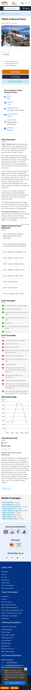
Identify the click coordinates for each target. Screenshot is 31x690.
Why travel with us (7, 588)
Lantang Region (6, 640)
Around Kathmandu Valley (9, 626)
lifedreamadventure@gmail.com (10, 667)
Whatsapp (16, 77)
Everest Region (6, 632)
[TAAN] (19, 532)
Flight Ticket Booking (7, 651)
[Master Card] (12, 545)
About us (4, 574)
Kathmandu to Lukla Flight (9, 616)
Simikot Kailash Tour (8, 514)
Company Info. (5, 580)
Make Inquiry (14, 688)
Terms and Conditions (7, 585)
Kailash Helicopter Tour (9, 517)
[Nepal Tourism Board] (12, 532)
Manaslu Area (5, 646)
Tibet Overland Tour (8, 504)
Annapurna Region (6, 629)
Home (3, 14)
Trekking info (5, 596)
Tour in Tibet (15, 14)
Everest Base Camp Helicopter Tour (12, 610)
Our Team (4, 577)
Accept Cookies (15, 683)
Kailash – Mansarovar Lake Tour (11, 510)
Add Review (6, 488)
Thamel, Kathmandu (7, 660)
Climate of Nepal (6, 602)
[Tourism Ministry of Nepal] (6, 532)
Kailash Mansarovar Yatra (9, 519)
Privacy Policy (5, 583)
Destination (4, 571)
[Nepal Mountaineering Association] (25, 532)
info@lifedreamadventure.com (14, 665)
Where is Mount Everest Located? (11, 613)
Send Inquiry (16, 72)
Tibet (8, 14)
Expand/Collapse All (25, 225)
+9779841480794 (16, 81)
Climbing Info (5, 618)
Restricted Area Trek (7, 649)
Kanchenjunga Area (7, 638)
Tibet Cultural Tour (7, 502)
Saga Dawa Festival (8, 512)
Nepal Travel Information (8, 605)
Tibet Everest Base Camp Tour (11, 506)
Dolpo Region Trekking (8, 635)
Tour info (4, 599)
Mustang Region (6, 643)
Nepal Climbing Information (9, 607)
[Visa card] (18, 545)
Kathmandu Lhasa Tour (9, 508)
